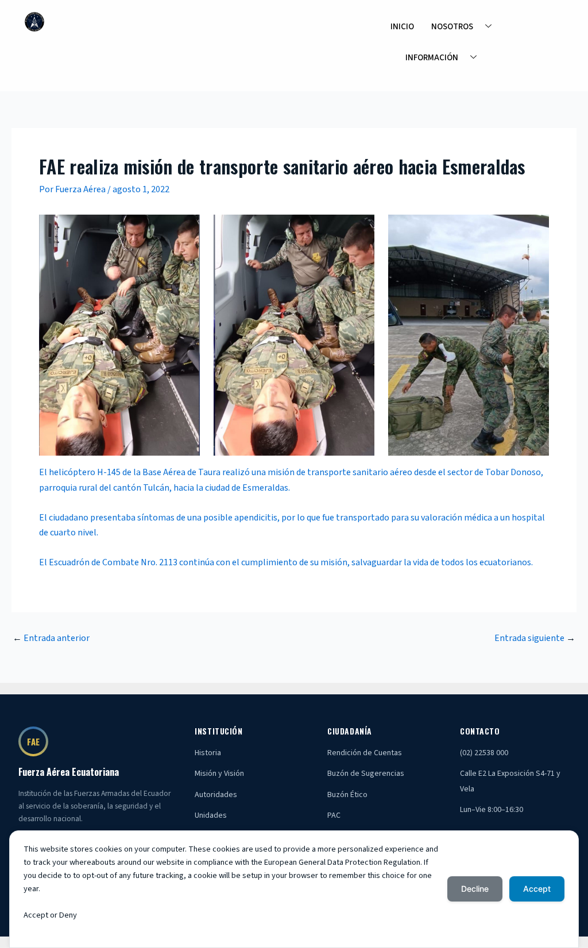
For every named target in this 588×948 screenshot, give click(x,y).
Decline (475, 888)
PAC (334, 815)
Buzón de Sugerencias (365, 773)
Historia (208, 753)
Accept (537, 888)
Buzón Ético (347, 795)
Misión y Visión (219, 773)
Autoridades (216, 795)
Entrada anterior (51, 638)
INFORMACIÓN (431, 58)
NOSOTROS (452, 27)
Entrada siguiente (534, 638)
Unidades (211, 815)
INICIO (402, 27)
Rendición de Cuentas (364, 753)
